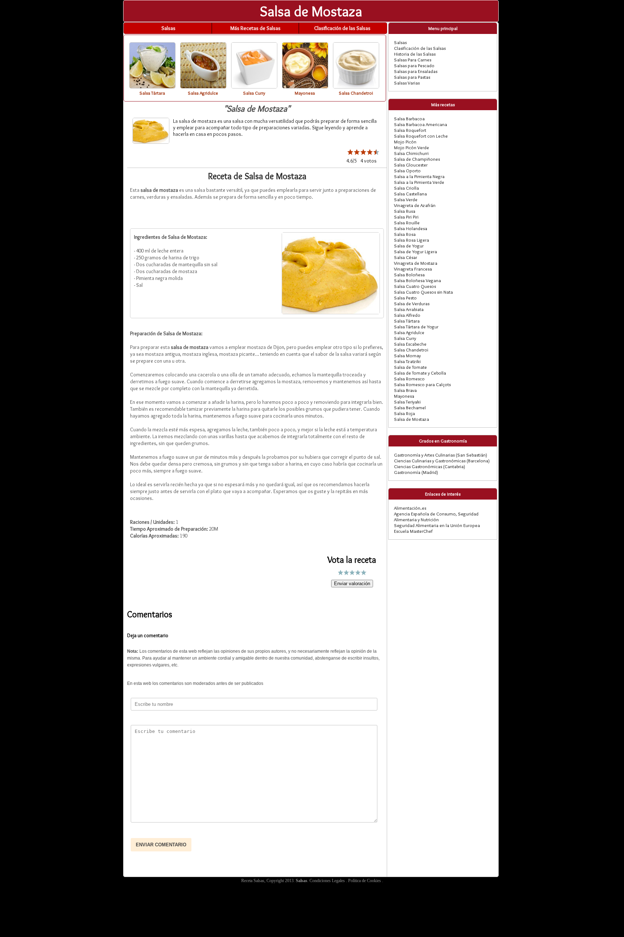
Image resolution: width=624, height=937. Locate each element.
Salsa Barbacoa (409, 118)
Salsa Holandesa (410, 228)
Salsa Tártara (407, 321)
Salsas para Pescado (414, 65)
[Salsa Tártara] (152, 86)
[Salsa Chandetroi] (356, 86)
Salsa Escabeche (410, 344)
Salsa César (405, 257)
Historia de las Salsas (415, 54)
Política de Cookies (365, 880)
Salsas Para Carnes (412, 59)
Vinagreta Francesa (413, 269)
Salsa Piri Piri (406, 217)
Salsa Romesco (409, 378)
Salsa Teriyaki (407, 402)
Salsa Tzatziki (407, 361)
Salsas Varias (407, 83)
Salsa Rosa (405, 234)
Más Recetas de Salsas (255, 28)
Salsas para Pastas (412, 77)
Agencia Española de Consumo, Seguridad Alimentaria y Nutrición (436, 516)
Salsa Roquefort (410, 130)
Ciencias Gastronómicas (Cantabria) (429, 466)
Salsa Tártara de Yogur (416, 326)
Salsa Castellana (410, 194)
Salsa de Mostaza (411, 419)
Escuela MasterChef (413, 531)
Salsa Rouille (407, 222)
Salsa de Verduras (411, 303)
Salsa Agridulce (409, 332)
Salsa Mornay (407, 355)
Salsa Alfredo (407, 315)
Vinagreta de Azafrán (415, 205)
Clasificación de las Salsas (342, 28)
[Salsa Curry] (254, 86)
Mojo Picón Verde (411, 147)
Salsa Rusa (404, 211)
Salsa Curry (405, 338)
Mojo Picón (405, 141)
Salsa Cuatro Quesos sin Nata (423, 292)
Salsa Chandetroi (411, 350)
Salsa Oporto (407, 170)
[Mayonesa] (305, 86)
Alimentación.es (410, 508)
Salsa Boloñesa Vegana (417, 280)
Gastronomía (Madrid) (416, 472)
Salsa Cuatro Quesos (415, 286)
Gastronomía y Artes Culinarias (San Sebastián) (440, 455)
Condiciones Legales (327, 880)
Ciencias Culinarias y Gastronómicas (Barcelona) (442, 460)
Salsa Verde (405, 199)
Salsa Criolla (406, 188)
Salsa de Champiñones (417, 159)
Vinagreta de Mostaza (415, 263)
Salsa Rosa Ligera (411, 240)
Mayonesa (404, 396)
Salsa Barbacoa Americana (420, 124)
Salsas (168, 28)
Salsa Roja (404, 413)
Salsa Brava (405, 390)
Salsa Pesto (405, 298)
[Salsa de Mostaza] (331, 312)
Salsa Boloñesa (409, 274)
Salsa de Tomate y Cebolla (420, 373)
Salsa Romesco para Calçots (422, 384)
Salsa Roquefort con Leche (421, 136)
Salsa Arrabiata (409, 309)
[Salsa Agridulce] (203, 86)
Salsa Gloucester (411, 165)
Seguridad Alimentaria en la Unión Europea (437, 525)
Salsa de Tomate (410, 367)
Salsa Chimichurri (411, 153)
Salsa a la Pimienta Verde (419, 182)
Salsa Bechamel (410, 407)
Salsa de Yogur (409, 246)
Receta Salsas (252, 880)
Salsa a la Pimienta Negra (419, 176)
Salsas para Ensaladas (415, 71)
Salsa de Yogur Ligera (415, 251)
